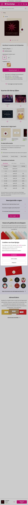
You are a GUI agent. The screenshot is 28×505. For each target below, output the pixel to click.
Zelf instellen (14, 258)
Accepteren (14, 255)
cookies (20, 245)
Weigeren (14, 262)
